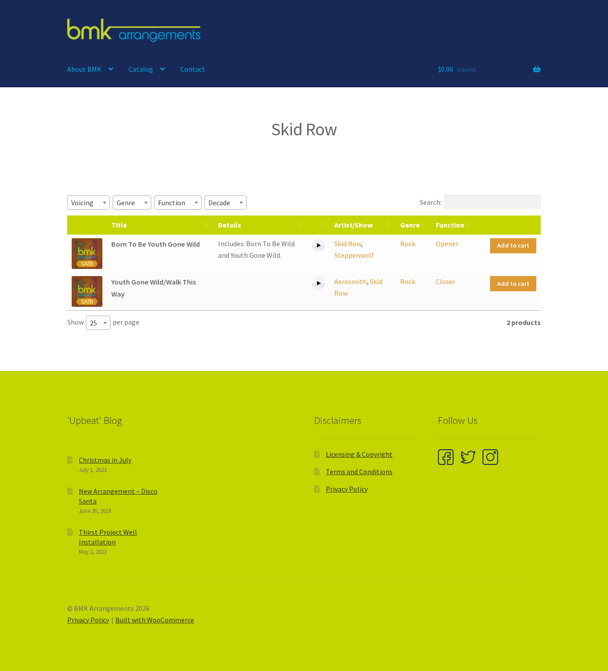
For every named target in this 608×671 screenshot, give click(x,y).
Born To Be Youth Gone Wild (155, 244)
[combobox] (88, 202)
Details (229, 224)
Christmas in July (105, 459)
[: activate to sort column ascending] (318, 225)
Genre (410, 224)
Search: (431, 202)
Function (450, 224)
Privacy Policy (347, 488)
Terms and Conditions (359, 471)
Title (119, 224)
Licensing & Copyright (359, 454)
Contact (192, 69)
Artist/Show (353, 224)
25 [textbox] (93, 322)
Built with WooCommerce (154, 619)
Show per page (103, 322)
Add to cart (513, 245)
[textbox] (85, 202)
